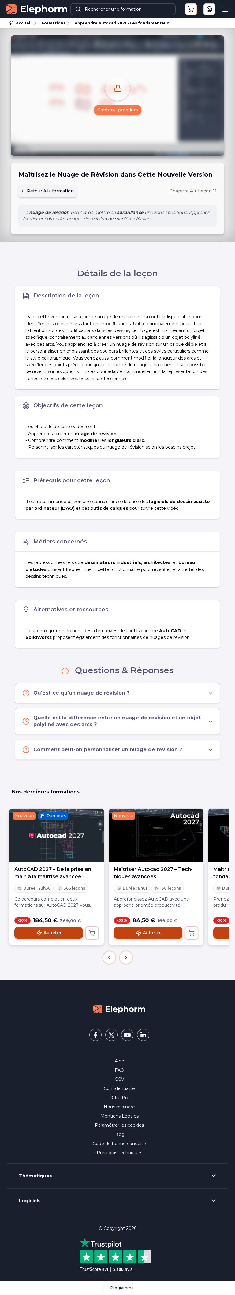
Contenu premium (117, 110)
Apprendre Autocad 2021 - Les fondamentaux (122, 23)
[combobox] (123, 9)
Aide (119, 1061)
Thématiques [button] (35, 1176)
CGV (119, 1079)
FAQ (119, 1070)
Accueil (23, 23)
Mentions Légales (119, 1116)
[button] (109, 957)
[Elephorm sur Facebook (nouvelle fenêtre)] (95, 1035)
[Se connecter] (209, 9)
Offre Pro (119, 1097)
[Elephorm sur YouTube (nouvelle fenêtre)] (127, 1035)
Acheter (52, 932)
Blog (119, 1134)
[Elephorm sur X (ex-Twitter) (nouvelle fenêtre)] (111, 1035)
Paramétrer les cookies (119, 1125)
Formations (53, 23)
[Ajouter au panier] (92, 933)
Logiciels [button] (30, 1201)
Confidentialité (119, 1088)
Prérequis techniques (119, 1152)
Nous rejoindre (119, 1107)
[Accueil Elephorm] (119, 1008)
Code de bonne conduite (119, 1143)
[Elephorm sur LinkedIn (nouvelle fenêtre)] (143, 1035)
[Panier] (191, 9)
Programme (122, 1288)
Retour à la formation (50, 191)
